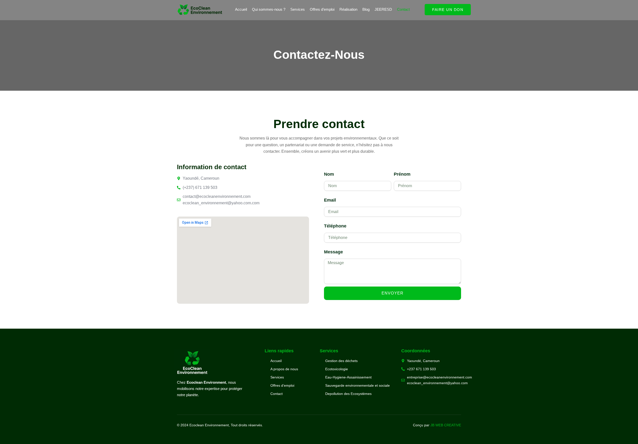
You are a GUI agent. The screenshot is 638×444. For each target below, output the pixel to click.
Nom (329, 174)
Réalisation (348, 9)
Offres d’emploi (322, 9)
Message (333, 251)
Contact (403, 9)
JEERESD (383, 9)
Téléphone (335, 225)
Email (330, 200)
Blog (366, 9)
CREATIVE (452, 425)
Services (297, 9)
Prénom (402, 174)
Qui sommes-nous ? (268, 9)
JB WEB (436, 425)
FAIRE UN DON (447, 9)
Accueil (241, 9)
